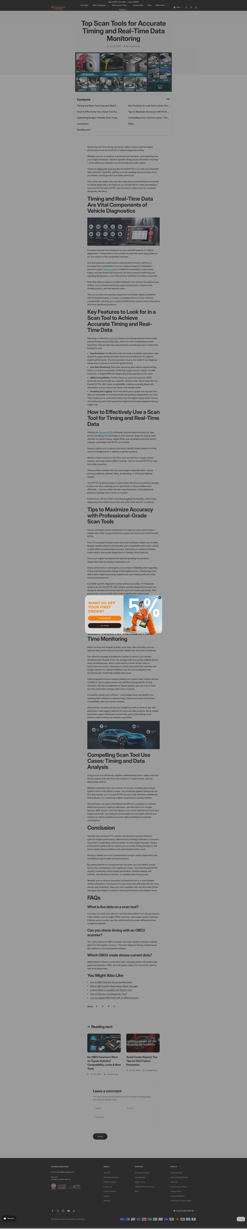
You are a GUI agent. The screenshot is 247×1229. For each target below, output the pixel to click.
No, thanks (105, 625)
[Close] (159, 597)
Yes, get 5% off (105, 618)
